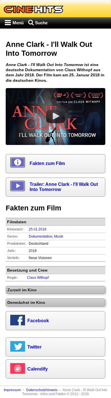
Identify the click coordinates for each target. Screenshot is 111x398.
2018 (33, 251)
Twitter (34, 347)
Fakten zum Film (47, 163)
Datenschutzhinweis (41, 390)
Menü (18, 22)
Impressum (12, 390)
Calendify (37, 369)
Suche (41, 22)
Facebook (38, 320)
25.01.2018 (37, 229)
